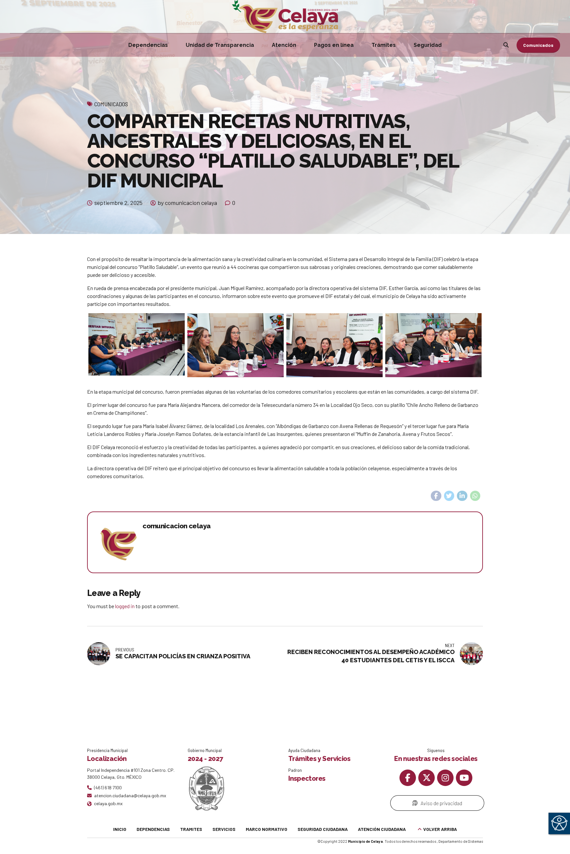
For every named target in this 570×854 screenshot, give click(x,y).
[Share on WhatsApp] (475, 496)
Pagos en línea (334, 45)
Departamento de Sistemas (460, 841)
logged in (125, 606)
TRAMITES (191, 829)
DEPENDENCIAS (153, 829)
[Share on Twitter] (449, 496)
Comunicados (111, 104)
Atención (284, 45)
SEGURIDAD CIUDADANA (323, 829)
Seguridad (428, 45)
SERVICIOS (224, 829)
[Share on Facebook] (436, 496)
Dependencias (148, 45)
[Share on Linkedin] (462, 496)
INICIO (119, 829)
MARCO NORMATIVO (266, 829)
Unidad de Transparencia (220, 45)
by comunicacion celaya (187, 202)
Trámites (383, 45)
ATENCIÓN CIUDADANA (382, 829)
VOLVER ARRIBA (440, 829)
